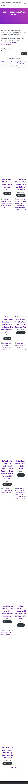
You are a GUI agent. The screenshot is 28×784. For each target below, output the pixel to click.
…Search (12, 50)
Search (24, 53)
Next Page (15, 768)
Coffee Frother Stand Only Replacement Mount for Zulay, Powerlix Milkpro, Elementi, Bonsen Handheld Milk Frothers (7, 470)
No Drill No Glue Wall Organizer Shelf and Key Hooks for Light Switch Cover (7, 753)
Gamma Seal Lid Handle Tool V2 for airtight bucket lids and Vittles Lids (7, 611)
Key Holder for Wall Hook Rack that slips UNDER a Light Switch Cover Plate (21, 184)
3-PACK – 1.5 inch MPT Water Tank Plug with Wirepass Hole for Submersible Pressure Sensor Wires (7, 324)
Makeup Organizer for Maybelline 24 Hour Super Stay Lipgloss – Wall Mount (21, 612)
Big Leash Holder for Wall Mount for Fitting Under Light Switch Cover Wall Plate (21, 322)
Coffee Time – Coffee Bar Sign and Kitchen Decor (20, 465)
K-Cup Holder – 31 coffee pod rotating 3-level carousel (7, 183)
